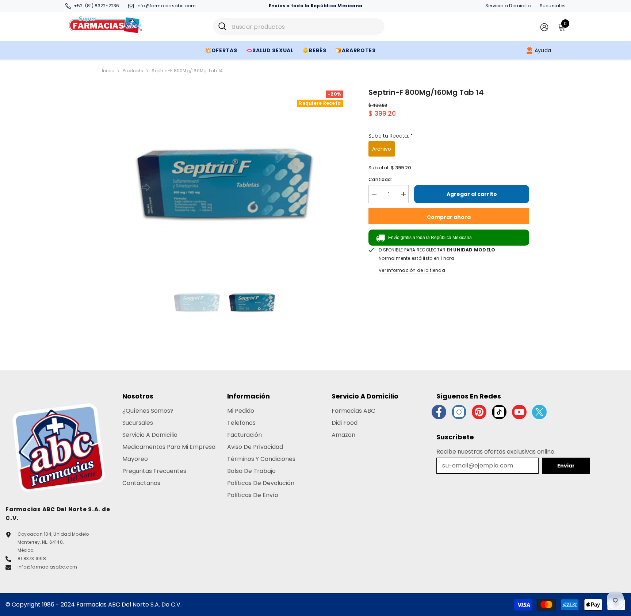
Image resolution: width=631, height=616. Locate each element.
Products (133, 71)
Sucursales (553, 6)
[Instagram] (459, 412)
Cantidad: (380, 179)
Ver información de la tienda (412, 270)
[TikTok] (499, 412)
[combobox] (305, 26)
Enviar (566, 465)
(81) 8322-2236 (102, 6)
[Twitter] (539, 412)
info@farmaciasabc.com (166, 6)
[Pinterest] (479, 412)
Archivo (381, 149)
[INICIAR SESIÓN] (544, 27)
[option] (224, 178)
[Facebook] (439, 412)
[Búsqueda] (299, 26)
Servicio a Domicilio (508, 6)
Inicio (108, 71)
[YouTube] (519, 412)
